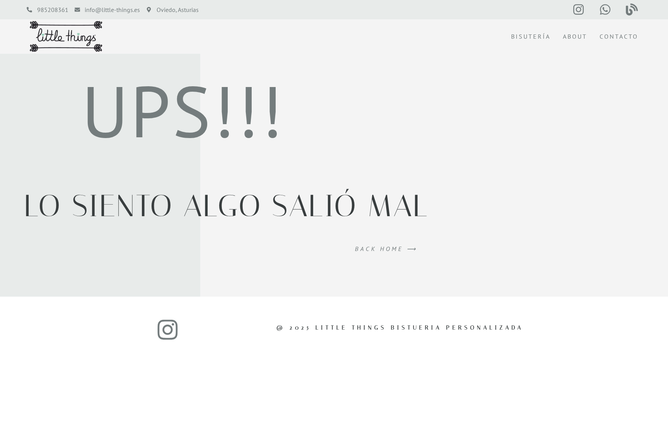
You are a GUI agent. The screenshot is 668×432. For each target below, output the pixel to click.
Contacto (619, 36)
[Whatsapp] (605, 9)
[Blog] (631, 9)
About (575, 36)
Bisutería (530, 36)
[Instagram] (578, 9)
